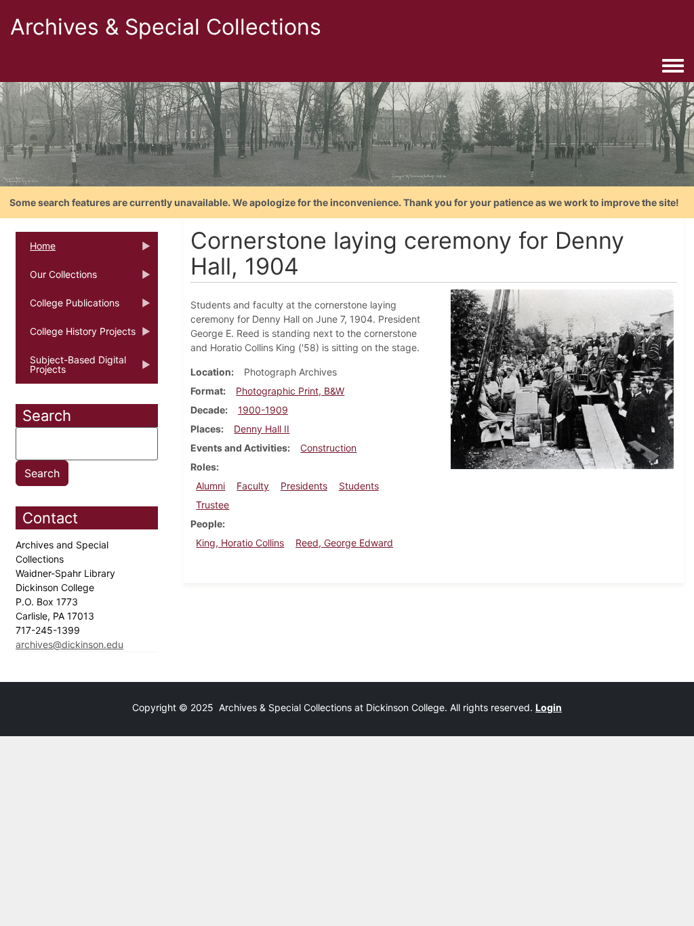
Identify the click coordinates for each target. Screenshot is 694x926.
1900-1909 (263, 410)
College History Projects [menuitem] (76, 335)
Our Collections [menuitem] (56, 278)
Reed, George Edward (344, 542)
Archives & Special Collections (165, 27)
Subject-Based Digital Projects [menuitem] (71, 369)
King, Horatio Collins (240, 542)
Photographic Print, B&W (290, 391)
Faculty (253, 485)
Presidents (304, 485)
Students (359, 485)
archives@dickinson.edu (69, 644)
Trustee (212, 504)
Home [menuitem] (36, 250)
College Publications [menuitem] (67, 307)
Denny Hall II (261, 429)
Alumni (210, 485)
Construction (328, 448)
